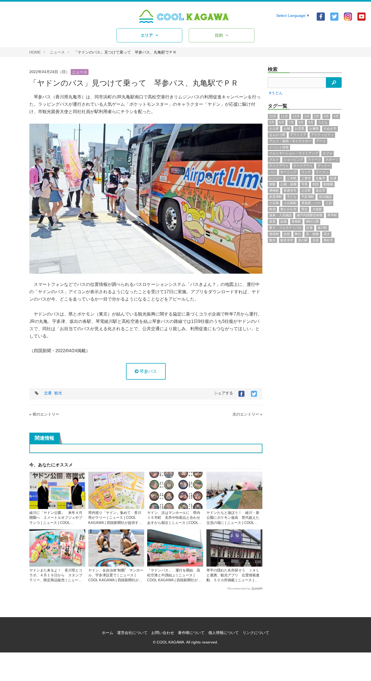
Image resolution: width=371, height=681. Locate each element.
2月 (316, 116)
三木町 (292, 178)
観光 (58, 393)
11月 (284, 116)
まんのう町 (277, 135)
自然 (287, 234)
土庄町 (306, 190)
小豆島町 (290, 203)
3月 (326, 116)
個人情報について (223, 632)
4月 (336, 116)
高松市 (328, 240)
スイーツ (314, 159)
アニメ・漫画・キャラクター (290, 141)
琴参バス (148, 371)
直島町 (296, 221)
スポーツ (331, 159)
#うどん (276, 93)
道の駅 (303, 240)
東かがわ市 (288, 209)
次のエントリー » (247, 414)
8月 (301, 122)
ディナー (324, 166)
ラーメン (322, 172)
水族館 (317, 209)
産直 (272, 221)
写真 (304, 184)
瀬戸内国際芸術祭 (310, 215)
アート (321, 141)
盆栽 (283, 221)
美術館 (274, 234)
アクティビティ (322, 135)
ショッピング (293, 159)
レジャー (275, 178)
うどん (323, 122)
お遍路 (314, 128)
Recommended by (239, 588)
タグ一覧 (277, 106)
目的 (219, 35)
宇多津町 (307, 197)
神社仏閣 (312, 221)
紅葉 (309, 228)
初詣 (315, 184)
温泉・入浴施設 (280, 215)
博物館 (274, 190)
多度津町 (275, 197)
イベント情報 (279, 147)
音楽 (315, 240)
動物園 (328, 184)
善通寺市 (290, 190)
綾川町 (322, 228)
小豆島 (274, 203)
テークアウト (303, 166)
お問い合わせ (162, 632)
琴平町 (332, 215)
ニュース (57, 52)
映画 (272, 209)
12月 (296, 116)
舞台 (298, 234)
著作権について (191, 632)
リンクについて (256, 632)
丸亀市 (320, 178)
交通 (48, 393)
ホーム (107, 632)
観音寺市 (286, 240)
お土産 (274, 128)
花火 (326, 234)
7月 (291, 122)
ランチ (306, 172)
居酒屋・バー (311, 203)
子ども (292, 197)
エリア (147, 35)
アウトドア (298, 135)
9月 (310, 122)
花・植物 (312, 234)
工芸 (328, 203)
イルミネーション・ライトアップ (293, 153)
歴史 (304, 209)
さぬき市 (330, 128)
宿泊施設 (325, 197)
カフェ (327, 153)
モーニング (288, 172)
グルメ (274, 159)
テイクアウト (279, 166)
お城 (287, 128)
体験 (272, 184)
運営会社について (132, 632)
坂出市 (320, 190)
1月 (306, 116)
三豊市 (306, 178)
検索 (273, 69)
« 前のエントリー (44, 414)
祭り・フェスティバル (285, 228)
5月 (271, 122)
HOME (35, 52)
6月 (281, 122)
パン (272, 172)
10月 (272, 116)
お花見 (299, 128)
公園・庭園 (288, 184)
